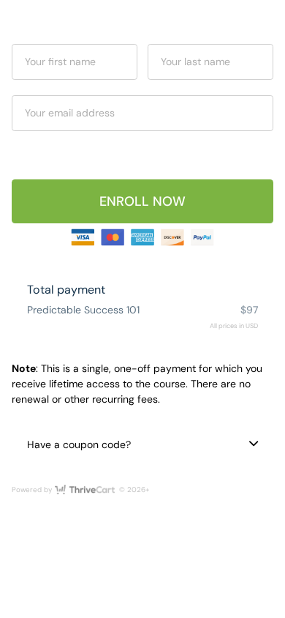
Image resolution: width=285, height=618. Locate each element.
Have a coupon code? (79, 444)
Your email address (70, 112)
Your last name (195, 61)
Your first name (60, 61)
